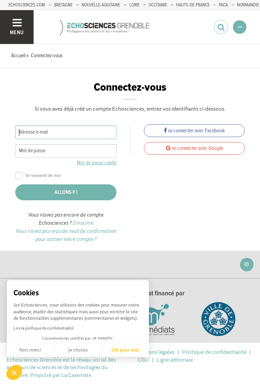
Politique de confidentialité (214, 351)
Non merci (30, 350)
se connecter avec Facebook (196, 130)
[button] (14, 372)
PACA (223, 5)
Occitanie (158, 5)
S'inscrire (82, 222)
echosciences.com (26, 5)
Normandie (248, 5)
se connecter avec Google (197, 148)
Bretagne (63, 5)
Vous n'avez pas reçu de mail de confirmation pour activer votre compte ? (66, 234)
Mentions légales (155, 351)
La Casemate (76, 374)
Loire (134, 5)
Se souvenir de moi (43, 176)
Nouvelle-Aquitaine (101, 5)
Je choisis (78, 350)
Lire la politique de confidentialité (43, 328)
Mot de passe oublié (96, 162)
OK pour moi (125, 350)
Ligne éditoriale (174, 359)
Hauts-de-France (193, 5)
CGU (143, 359)
